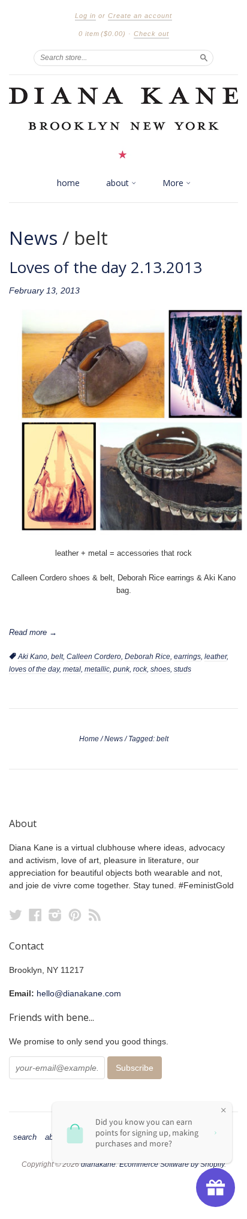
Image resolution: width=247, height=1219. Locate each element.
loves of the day (34, 669)
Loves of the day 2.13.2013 (105, 267)
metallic (97, 669)
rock (140, 669)
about (118, 182)
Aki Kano (32, 656)
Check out (151, 33)
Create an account (140, 15)
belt (57, 656)
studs (182, 669)
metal (72, 669)
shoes (160, 669)
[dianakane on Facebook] (35, 915)
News (33, 237)
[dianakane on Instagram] (55, 915)
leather (215, 656)
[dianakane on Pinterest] (75, 915)
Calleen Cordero (94, 656)
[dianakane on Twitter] (15, 915)
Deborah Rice (147, 656)
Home (89, 739)
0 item (102, 33)
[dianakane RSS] (94, 915)
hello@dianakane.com (79, 993)
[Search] (203, 57)
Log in (85, 15)
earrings (187, 656)
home (68, 182)
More (174, 182)
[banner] (123, 122)
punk (121, 669)
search (25, 1137)
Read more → (33, 632)
